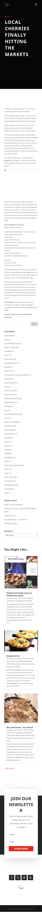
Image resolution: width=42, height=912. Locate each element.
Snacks (6, 469)
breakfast (7, 351)
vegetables (8, 489)
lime (6, 410)
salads (6, 442)
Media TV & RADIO (11, 422)
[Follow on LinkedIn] (30, 877)
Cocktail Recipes (10, 363)
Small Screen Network (12, 465)
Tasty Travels (9, 477)
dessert (7, 367)
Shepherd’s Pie (9, 516)
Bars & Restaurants (11, 343)
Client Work (8, 359)
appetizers (8, 336)
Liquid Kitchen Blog (11, 414)
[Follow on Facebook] (11, 877)
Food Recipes (9, 383)
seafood (7, 449)
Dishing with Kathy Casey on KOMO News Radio (19, 594)
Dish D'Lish (8, 371)
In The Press (9, 391)
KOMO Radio (9, 402)
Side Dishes (8, 457)
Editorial (7, 379)
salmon (7, 446)
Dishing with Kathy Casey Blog (15, 375)
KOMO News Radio (11, 398)
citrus (6, 355)
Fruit (6, 387)
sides (6, 461)
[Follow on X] (18, 877)
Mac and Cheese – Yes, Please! (15, 519)
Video (6, 493)
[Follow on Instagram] (24, 877)
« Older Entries (9, 768)
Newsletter (8, 426)
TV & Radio (8, 481)
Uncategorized (9, 485)
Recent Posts (9, 434)
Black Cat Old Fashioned (13, 504)
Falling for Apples (10, 523)
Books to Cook (9, 347)
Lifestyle (7, 406)
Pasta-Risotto (9, 430)
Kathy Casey (8, 394)
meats (6, 418)
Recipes (7, 438)
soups (6, 473)
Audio (6, 339)
